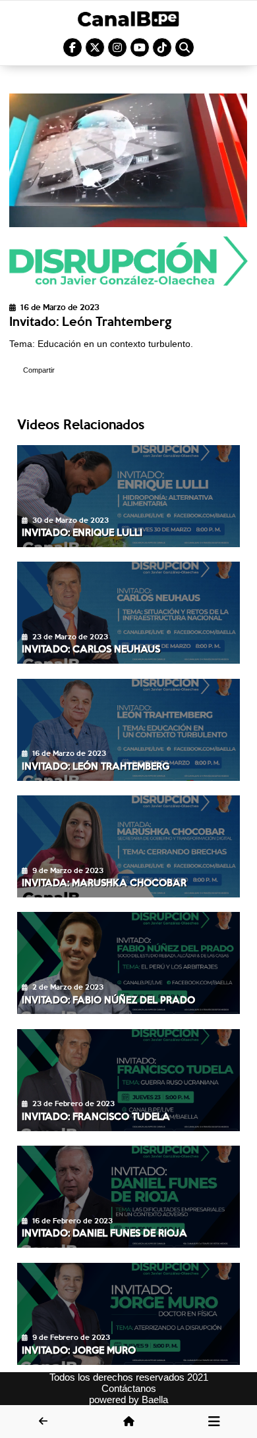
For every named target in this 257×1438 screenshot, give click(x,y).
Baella (155, 1399)
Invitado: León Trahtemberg (95, 765)
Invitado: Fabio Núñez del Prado (108, 999)
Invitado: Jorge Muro (79, 1349)
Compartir (39, 370)
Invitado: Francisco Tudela (96, 1116)
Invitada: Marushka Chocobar (104, 882)
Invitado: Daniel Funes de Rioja (104, 1232)
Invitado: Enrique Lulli (82, 532)
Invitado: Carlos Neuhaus (91, 648)
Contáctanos (128, 1388)
